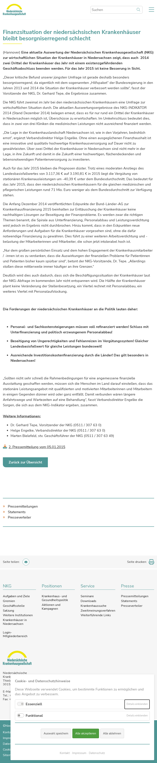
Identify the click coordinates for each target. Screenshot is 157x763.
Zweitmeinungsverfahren (98, 611)
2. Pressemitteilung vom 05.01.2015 (37, 447)
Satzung (8, 611)
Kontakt (8, 732)
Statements (17, 512)
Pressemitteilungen (23, 506)
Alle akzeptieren (85, 733)
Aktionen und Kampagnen (51, 607)
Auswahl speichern (56, 733)
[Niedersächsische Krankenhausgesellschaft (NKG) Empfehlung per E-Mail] (26, 562)
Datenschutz (97, 753)
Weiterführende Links (96, 615)
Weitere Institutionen (18, 615)
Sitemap (8, 755)
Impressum (79, 753)
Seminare (87, 596)
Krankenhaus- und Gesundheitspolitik (55, 598)
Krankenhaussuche (93, 606)
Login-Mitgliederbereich (15, 634)
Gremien (9, 601)
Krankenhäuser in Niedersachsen (15, 622)
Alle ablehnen (112, 733)
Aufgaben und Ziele (16, 596)
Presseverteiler (19, 517)
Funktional (34, 715)
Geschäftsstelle (14, 606)
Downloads (88, 601)
